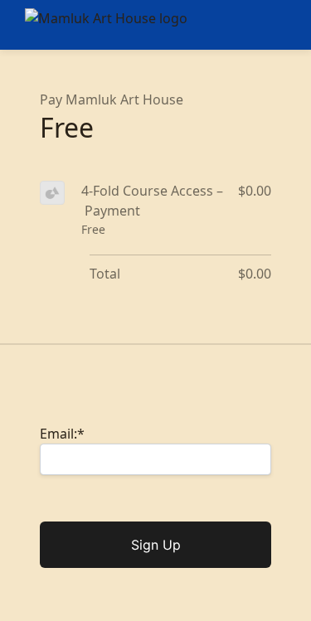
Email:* (62, 434)
